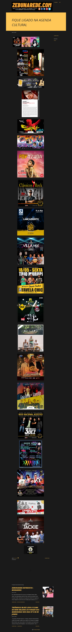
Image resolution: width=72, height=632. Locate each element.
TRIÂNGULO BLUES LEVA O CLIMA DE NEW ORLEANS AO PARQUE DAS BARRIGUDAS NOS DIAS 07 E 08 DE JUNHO (25, 610)
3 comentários (19, 626)
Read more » (38, 626)
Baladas (55, 40)
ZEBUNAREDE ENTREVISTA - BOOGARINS (23, 589)
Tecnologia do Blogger (36, 629)
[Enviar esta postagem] (18, 558)
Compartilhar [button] (56, 35)
